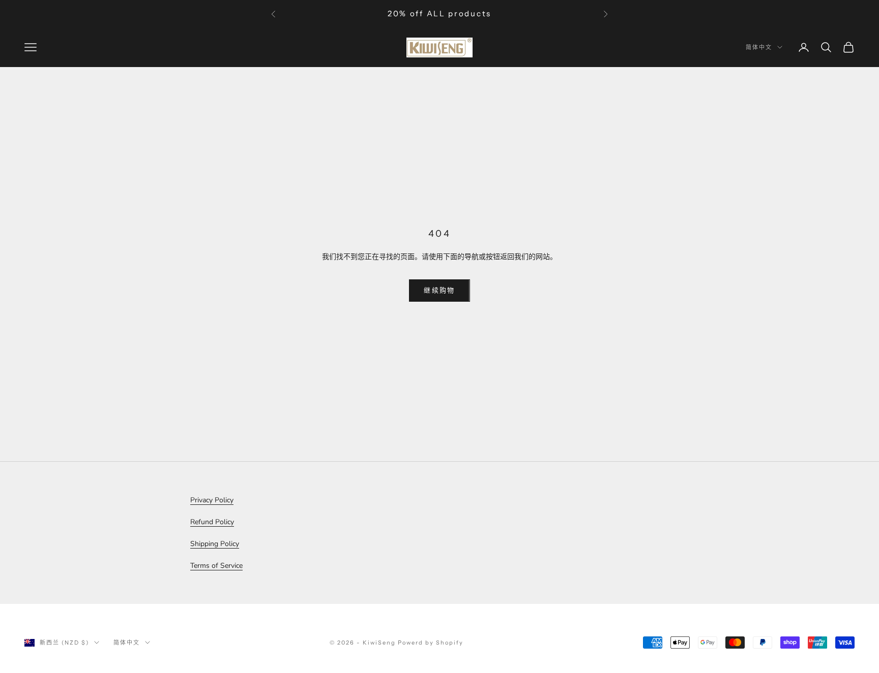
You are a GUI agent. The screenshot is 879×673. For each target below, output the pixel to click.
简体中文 (759, 47)
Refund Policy (212, 522)
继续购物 (439, 290)
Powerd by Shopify (430, 642)
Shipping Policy (214, 544)
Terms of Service (216, 565)
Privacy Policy (211, 500)
